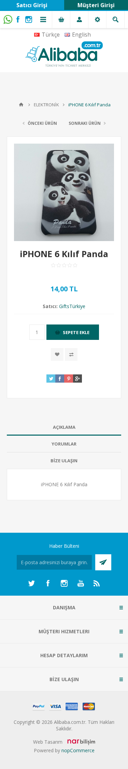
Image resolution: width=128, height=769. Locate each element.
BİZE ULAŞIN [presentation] (64, 461)
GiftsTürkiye (72, 306)
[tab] (64, 427)
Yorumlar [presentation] (64, 444)
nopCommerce (78, 750)
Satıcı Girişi (31, 5)
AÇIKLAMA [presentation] (64, 427)
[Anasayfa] (21, 104)
